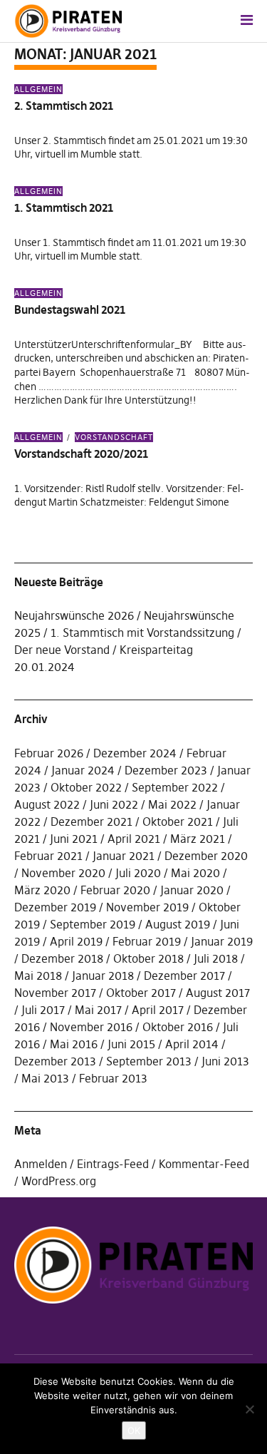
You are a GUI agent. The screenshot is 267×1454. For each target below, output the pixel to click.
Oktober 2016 (177, 1027)
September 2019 (92, 924)
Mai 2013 (45, 1078)
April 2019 (76, 941)
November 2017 (55, 992)
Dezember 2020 (206, 856)
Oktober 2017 (141, 992)
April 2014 (192, 1044)
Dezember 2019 (55, 907)
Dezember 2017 (184, 975)
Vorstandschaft (114, 437)
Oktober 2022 (86, 787)
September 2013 (149, 1061)
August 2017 (218, 992)
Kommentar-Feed (204, 1164)
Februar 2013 (113, 1078)
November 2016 (91, 1027)
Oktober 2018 (148, 958)
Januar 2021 (124, 856)
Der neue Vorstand (62, 649)
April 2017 (158, 1010)
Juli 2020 (138, 873)
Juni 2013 (225, 1061)
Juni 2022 (114, 804)
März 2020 (42, 890)
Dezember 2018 (62, 958)
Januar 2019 (222, 941)
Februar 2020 (115, 890)
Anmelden (40, 1164)
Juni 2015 (131, 1044)
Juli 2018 (216, 958)
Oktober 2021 (177, 821)
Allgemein (38, 89)
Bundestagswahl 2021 (69, 309)
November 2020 (63, 873)
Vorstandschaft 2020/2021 (81, 453)
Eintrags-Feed (113, 1164)
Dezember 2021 (91, 821)
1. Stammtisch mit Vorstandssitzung (142, 632)
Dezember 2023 (166, 770)
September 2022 (175, 787)
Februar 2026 (48, 753)
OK (133, 1430)
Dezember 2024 (135, 753)
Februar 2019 (146, 941)
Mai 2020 (195, 873)
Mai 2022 (172, 804)
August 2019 (177, 924)
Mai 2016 (74, 1044)
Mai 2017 (98, 1010)
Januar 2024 (83, 770)
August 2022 (47, 804)
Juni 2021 (74, 838)
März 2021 (197, 838)
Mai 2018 (38, 975)
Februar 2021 (48, 856)
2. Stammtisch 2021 (63, 105)
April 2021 (134, 838)
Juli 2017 (43, 1010)
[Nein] (249, 1409)
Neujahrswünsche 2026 (74, 615)
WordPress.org (58, 1181)
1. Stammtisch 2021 (63, 207)
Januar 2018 (103, 975)
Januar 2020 (192, 890)
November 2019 (147, 907)
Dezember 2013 (55, 1061)
